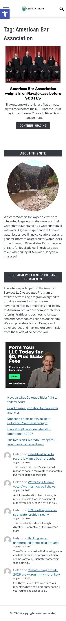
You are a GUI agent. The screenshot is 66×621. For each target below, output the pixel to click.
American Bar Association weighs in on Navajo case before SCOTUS (33, 93)
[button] (5, 14)
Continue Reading (33, 125)
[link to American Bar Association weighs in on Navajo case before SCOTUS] (33, 64)
